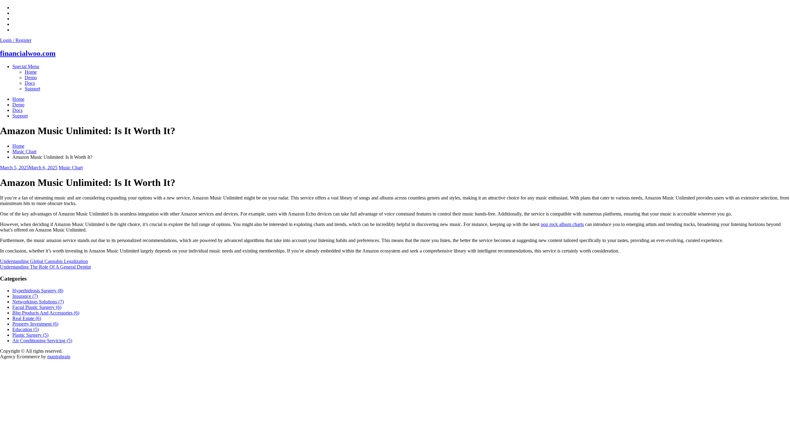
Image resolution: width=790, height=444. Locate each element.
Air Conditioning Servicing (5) (42, 340)
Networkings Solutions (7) (38, 301)
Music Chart (71, 167)
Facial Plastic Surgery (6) (36, 307)
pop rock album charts (562, 224)
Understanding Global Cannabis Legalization (44, 261)
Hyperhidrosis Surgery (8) (37, 290)
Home (31, 72)
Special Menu (25, 66)
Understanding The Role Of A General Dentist (45, 266)
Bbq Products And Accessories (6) (45, 312)
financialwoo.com (28, 53)
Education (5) (25, 329)
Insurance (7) (25, 296)
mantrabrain (58, 356)
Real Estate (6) (26, 318)
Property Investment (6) (35, 324)
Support (32, 88)
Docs (30, 83)
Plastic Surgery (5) (30, 335)
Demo (31, 77)
